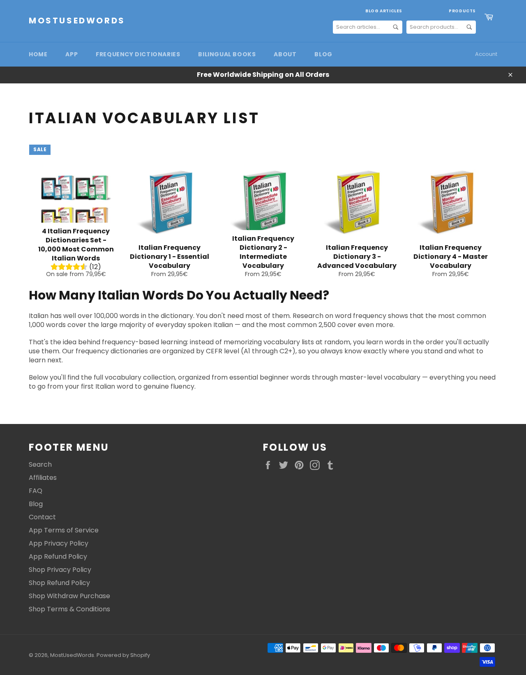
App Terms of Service (64, 530)
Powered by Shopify (123, 655)
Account (486, 54)
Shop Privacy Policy (60, 569)
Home (38, 54)
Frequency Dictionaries (138, 54)
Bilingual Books (227, 54)
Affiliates (43, 477)
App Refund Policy (58, 556)
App (71, 54)
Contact (42, 517)
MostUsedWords (77, 20)
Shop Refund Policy (59, 582)
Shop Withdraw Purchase (69, 596)
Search (40, 464)
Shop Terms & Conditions (69, 609)
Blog (323, 54)
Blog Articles (383, 11)
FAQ (35, 490)
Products (462, 11)
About (285, 54)
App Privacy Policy (58, 543)
